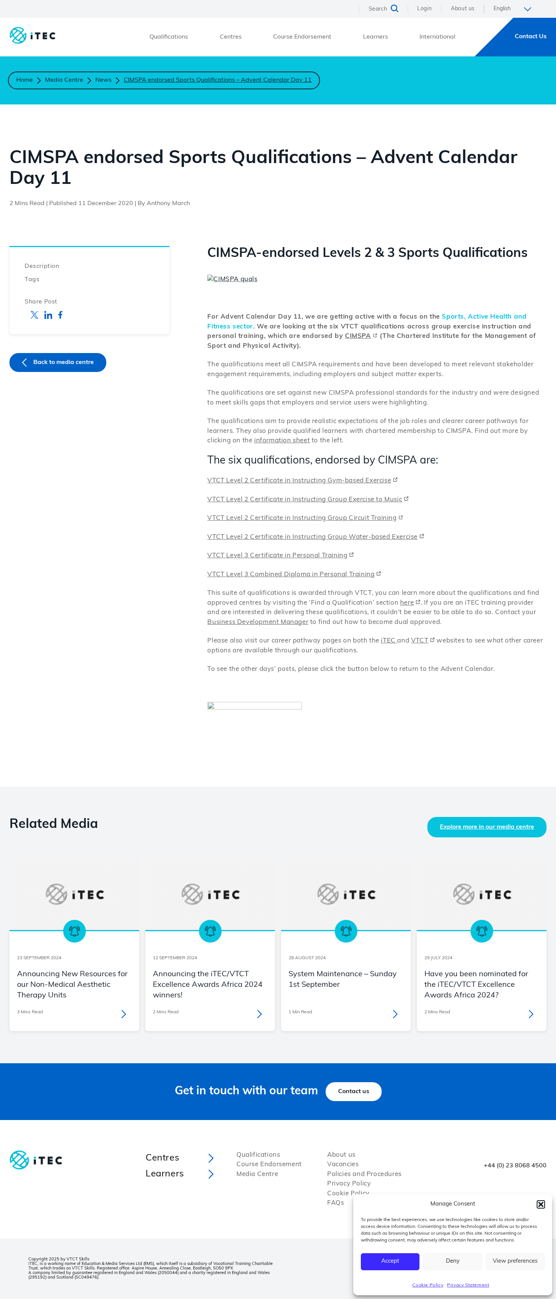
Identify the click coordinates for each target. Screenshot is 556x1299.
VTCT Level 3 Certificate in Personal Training (277, 555)
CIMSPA (358, 336)
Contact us (353, 1092)
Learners (375, 37)
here (407, 603)
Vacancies (343, 1164)
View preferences (515, 1261)
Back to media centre (63, 362)
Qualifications (168, 37)
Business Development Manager (257, 622)
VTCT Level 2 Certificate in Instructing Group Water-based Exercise (312, 537)
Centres (231, 37)
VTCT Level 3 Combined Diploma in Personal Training (290, 574)
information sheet (282, 440)
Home (24, 80)
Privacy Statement (468, 1285)
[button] (541, 1204)
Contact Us (531, 37)
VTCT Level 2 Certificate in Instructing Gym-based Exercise (299, 481)
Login (424, 9)
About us (463, 9)
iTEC (389, 641)
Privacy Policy (349, 1184)
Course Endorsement (302, 37)
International (437, 37)
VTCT (419, 641)
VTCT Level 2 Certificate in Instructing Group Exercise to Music (304, 499)
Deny (453, 1261)
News (103, 80)
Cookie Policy (427, 1285)
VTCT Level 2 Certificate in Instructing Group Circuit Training (301, 518)
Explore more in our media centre (487, 827)
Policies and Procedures (364, 1174)
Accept (390, 1261)
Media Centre (64, 80)
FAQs (335, 1203)
